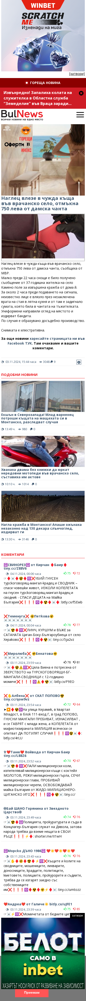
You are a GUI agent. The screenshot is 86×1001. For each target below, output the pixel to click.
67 (78, 761)
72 (78, 573)
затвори (77, 915)
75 (69, 573)
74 (69, 817)
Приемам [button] (31, 992)
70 (69, 761)
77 (78, 625)
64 (78, 704)
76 (78, 817)
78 (69, 625)
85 (78, 909)
